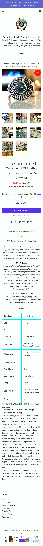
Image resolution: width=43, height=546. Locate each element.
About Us (5, 517)
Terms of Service (8, 505)
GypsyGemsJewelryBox (23, 530)
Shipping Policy (8, 511)
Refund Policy (7, 514)
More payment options (21, 215)
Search (4, 500)
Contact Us (6, 502)
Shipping (12, 187)
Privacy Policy (7, 508)
